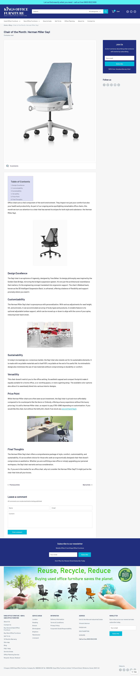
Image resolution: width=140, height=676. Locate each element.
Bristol (34, 625)
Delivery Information (57, 619)
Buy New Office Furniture (12, 633)
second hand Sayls (69, 409)
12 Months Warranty (10, 639)
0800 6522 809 (90, 2)
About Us (81, 21)
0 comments (14, 166)
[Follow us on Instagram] (111, 84)
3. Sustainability (16, 191)
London (35, 619)
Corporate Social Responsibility (61, 628)
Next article (86, 485)
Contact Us (91, 21)
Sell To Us (58, 21)
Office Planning (70, 21)
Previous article (15, 485)
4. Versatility (15, 194)
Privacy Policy (55, 625)
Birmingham (36, 628)
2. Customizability (17, 188)
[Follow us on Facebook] (127, 11)
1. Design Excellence (17, 185)
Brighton (35, 632)
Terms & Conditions (57, 622)
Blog (10, 25)
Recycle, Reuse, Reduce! (12, 658)
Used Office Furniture (11, 21)
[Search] (105, 11)
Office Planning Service (11, 654)
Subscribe (119, 64)
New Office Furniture (31, 21)
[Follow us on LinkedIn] (135, 11)
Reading (35, 622)
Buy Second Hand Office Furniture (12, 629)
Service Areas (8, 651)
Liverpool (35, 638)
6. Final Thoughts (16, 199)
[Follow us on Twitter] (131, 11)
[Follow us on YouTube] (115, 84)
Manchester (36, 635)
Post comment (17, 532)
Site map (7, 642)
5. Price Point (15, 196)
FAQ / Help (7, 648)
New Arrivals (47, 21)
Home (6, 25)
